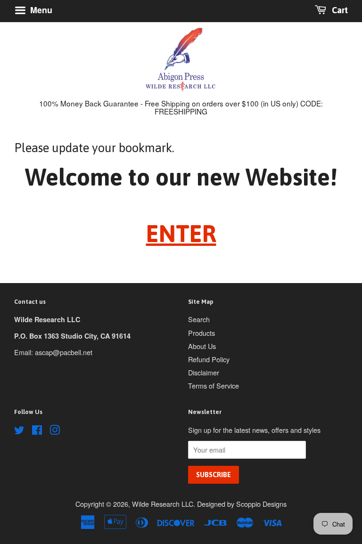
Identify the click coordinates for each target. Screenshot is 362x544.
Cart (339, 10)
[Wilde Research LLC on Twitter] (19, 431)
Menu (40, 10)
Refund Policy (209, 359)
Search (199, 319)
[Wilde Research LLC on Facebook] (37, 431)
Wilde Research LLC (162, 504)
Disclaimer (203, 372)
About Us (202, 346)
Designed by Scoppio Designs (242, 504)
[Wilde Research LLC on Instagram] (54, 431)
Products (201, 333)
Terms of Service (213, 385)
